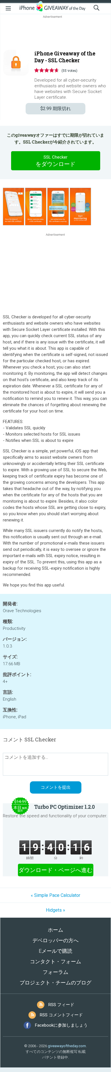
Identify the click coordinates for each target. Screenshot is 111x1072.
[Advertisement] (55, 33)
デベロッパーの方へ (55, 940)
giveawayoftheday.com (67, 1046)
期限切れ (55, 108)
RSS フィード (61, 1004)
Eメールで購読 (55, 951)
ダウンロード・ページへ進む (55, 870)
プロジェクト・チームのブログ (55, 983)
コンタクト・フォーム (55, 961)
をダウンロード (55, 161)
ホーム (55, 930)
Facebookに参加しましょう (61, 1025)
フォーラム (55, 972)
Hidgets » (55, 910)
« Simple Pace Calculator (55, 895)
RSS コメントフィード (61, 1015)
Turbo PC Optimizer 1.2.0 (64, 806)
